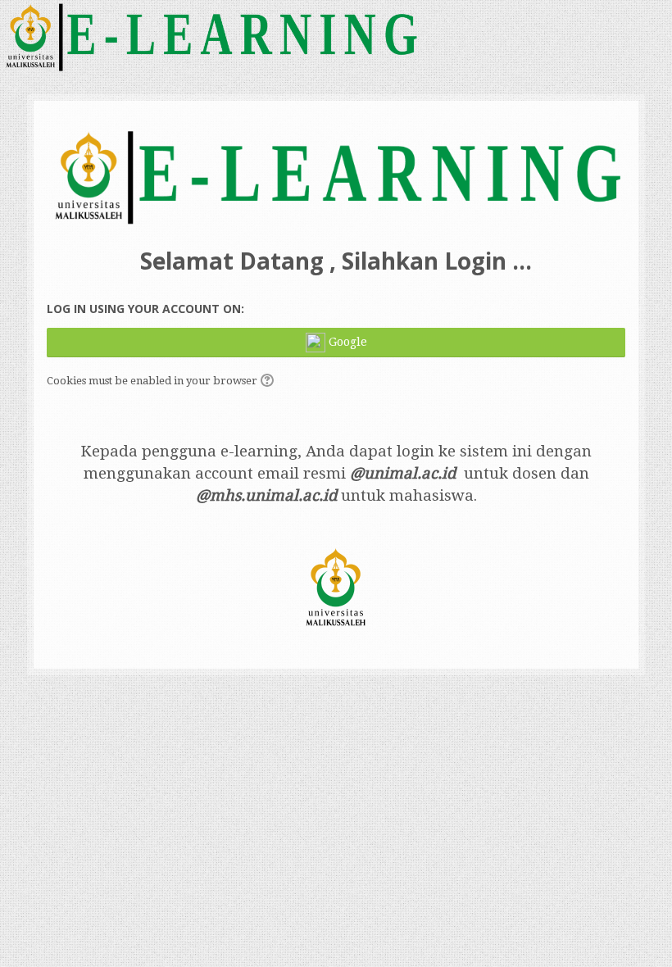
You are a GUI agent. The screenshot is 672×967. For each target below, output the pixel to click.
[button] (269, 382)
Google (346, 340)
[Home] (210, 36)
